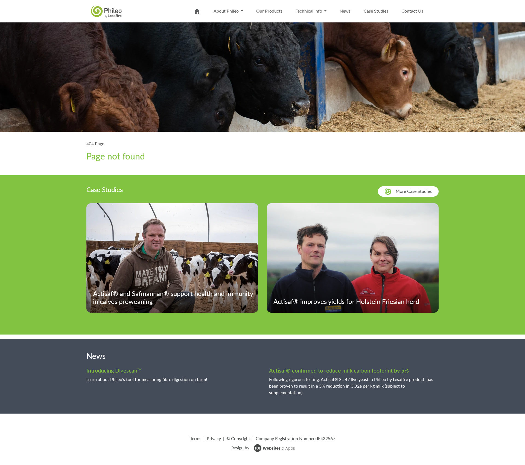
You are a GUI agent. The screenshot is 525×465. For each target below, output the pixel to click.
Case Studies (376, 11)
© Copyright (238, 439)
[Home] (106, 11)
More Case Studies (414, 191)
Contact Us (412, 11)
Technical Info (309, 11)
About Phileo (227, 11)
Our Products (269, 11)
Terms (195, 439)
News (345, 11)
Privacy (214, 439)
